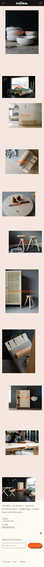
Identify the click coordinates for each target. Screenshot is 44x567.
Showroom (29, 506)
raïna (9, 561)
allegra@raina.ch (8, 527)
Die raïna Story (18, 506)
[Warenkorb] (40, 3)
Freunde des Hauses (10, 509)
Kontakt (36, 509)
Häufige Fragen (25, 509)
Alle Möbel (6, 506)
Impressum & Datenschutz (12, 512)
